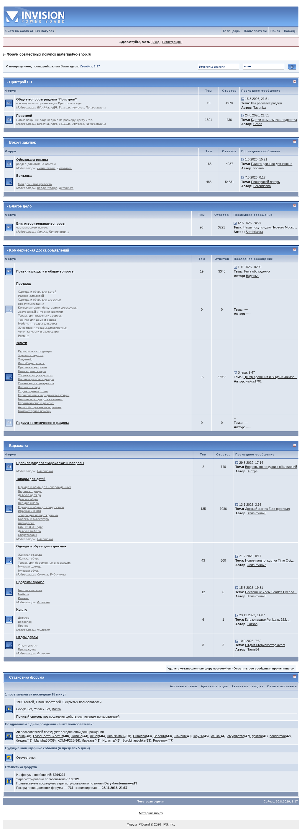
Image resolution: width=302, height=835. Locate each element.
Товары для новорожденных (38, 515)
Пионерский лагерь (265, 182)
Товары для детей (30, 479)
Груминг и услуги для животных (40, 399)
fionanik (258, 168)
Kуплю (21, 609)
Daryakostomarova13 (120, 783)
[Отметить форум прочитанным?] (9, 103)
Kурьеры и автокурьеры (35, 351)
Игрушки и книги (29, 511)
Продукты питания (31, 303)
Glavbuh (180, 736)
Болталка (24, 175)
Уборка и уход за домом (35, 375)
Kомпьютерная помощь (34, 411)
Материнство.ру (151, 813)
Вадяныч (252, 276)
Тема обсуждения (257, 271)
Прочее (23, 625)
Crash (257, 124)
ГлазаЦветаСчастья (48, 736)
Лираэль (88, 740)
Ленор (94, 736)
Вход (156, 41)
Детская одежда (29, 495)
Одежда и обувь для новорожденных (44, 487)
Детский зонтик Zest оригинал (267, 508)
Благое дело (20, 206)
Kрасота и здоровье (32, 367)
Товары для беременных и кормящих (44, 562)
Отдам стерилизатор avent (265, 645)
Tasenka (259, 107)
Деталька (64, 168)
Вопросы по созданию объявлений (271, 466)
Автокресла (26, 523)
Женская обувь (28, 558)
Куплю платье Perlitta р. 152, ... (267, 619)
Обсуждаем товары (32, 159)
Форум (132, 824)
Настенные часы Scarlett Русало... (271, 592)
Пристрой (24, 115)
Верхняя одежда (30, 491)
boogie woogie (47, 187)
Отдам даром (27, 637)
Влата (56, 709)
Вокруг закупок (22, 142)
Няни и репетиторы (32, 371)
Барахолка (18, 446)
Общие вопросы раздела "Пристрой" (46, 99)
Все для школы (28, 503)
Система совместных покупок (29, 31)
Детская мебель (29, 531)
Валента (160, 736)
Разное (23, 598)
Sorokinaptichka (133, 740)
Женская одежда (30, 554)
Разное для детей (31, 295)
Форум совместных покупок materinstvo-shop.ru (49, 54)
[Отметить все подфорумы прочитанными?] (9, 181)
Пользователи (255, 31)
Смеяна (42, 574)
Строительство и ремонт (36, 403)
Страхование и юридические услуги (43, 395)
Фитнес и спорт (29, 387)
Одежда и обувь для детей (37, 291)
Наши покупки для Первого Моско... (270, 227)
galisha (257, 736)
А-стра (252, 471)
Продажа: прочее (30, 582)
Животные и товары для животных (42, 327)
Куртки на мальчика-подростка (274, 119)
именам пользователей (101, 716)
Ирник (20, 736)
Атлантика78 (256, 513)
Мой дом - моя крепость (35, 184)
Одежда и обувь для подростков (41, 507)
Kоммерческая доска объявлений (39, 250)
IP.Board (144, 824)
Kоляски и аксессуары (33, 519)
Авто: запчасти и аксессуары (38, 331)
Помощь (290, 31)
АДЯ (54, 107)
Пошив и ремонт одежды (36, 379)
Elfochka (43, 107)
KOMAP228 (66, 740)
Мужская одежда (30, 566)
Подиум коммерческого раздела (42, 422)
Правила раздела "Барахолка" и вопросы (50, 463)
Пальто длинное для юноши (271, 164)
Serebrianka (262, 186)
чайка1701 (254, 381)
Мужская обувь (28, 570)
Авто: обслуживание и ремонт (39, 407)
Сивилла (139, 736)
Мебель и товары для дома (37, 323)
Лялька (42, 231)
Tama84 (253, 649)
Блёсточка (45, 471)
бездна (21, 740)
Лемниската (46, 168)
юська (215, 736)
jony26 (198, 736)
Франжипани (116, 736)
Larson (252, 624)
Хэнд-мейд (25, 359)
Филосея (78, 107)
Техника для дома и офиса (37, 319)
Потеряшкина (96, 107)
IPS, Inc (168, 824)
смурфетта (235, 736)
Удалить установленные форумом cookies (199, 668)
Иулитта (108, 740)
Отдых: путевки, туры (33, 391)
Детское (23, 617)
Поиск (275, 31)
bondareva (277, 736)
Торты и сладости (30, 355)
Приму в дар (27, 649)
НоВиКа (76, 736)
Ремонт (23, 335)
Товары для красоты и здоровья (40, 315)
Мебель (23, 594)
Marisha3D (42, 740)
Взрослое (25, 621)
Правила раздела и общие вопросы (45, 271)
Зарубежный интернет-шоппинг (40, 311)
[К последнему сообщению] (242, 98)
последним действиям (66, 716)
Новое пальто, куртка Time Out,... (270, 560)
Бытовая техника (30, 590)
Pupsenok (160, 740)
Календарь (231, 31)
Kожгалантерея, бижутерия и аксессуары (47, 307)
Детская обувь (28, 499)
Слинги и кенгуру (30, 526)
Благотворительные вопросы (40, 223)
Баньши (64, 107)
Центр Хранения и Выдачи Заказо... (270, 377)
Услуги (21, 343)
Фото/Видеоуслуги (31, 363)
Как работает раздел (266, 103)
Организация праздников (36, 383)
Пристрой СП (20, 82)
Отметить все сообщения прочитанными (264, 668)
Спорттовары (27, 534)
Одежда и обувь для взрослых (39, 299)
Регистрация (171, 41)
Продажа (23, 283)
